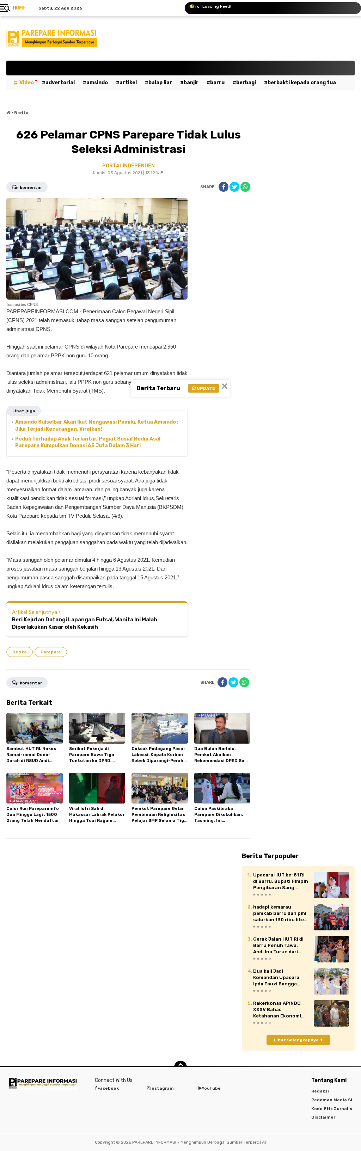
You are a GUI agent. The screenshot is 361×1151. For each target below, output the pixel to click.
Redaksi (320, 1091)
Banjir (191, 83)
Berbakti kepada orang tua (302, 83)
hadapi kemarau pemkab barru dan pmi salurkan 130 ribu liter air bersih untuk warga (280, 913)
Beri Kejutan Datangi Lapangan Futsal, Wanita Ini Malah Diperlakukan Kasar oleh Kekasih (84, 623)
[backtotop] (180, 1067)
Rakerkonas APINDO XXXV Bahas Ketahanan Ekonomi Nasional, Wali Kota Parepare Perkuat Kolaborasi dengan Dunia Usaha (277, 1010)
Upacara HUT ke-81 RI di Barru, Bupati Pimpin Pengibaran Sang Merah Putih (280, 881)
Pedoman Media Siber (335, 1099)
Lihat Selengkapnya (297, 1040)
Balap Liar (160, 83)
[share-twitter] (234, 187)
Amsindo (97, 83)
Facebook (108, 1088)
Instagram (162, 1088)
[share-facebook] (223, 187)
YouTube (211, 1088)
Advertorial (60, 83)
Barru (217, 83)
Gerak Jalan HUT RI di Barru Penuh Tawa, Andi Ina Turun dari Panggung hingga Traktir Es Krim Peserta (280, 945)
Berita (19, 652)
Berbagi (246, 83)
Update (205, 388)
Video (26, 83)
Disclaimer (323, 1117)
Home (19, 8)
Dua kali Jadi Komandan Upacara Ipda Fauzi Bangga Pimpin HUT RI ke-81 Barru (277, 977)
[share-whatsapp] (245, 187)
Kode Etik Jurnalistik (335, 1108)
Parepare (51, 652)
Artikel (128, 83)
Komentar (30, 187)
